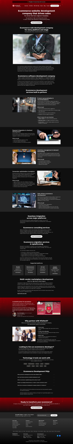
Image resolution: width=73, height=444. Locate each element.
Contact (48, 5)
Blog (45, 5)
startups (45, 340)
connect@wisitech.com (16, 435)
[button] (17, 272)
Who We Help (36, 5)
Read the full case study (21, 293)
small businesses (52, 340)
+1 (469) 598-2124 (27, 436)
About (41, 5)
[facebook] (60, 435)
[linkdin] (57, 435)
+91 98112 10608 (41, 436)
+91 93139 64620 (42, 437)
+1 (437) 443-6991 (28, 437)
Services (26, 5)
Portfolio (31, 5)
